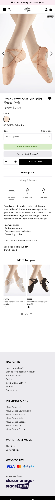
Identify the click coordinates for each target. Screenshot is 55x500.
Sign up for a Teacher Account (20, 371)
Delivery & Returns (27, 180)
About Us (10, 446)
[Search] (9, 9)
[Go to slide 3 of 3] (31, 314)
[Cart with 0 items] (51, 9)
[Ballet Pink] (6, 119)
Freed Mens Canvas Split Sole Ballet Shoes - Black (38, 302)
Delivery (10, 379)
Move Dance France (15, 414)
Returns (9, 386)
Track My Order (13, 375)
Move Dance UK (13, 407)
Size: (6, 131)
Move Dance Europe (15, 429)
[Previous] (4, 54)
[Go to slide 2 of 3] (26, 314)
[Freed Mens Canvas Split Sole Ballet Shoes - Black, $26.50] (38, 280)
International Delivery (16, 383)
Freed (14, 250)
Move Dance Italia (14, 418)
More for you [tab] (26, 260)
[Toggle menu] (4, 9)
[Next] (51, 54)
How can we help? (15, 368)
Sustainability (12, 450)
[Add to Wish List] (49, 98)
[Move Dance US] (27, 9)
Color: (7, 113)
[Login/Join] (46, 9)
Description (27, 172)
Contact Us (11, 390)
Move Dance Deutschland (18, 411)
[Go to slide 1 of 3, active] (22, 314)
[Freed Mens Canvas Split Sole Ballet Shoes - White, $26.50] (15, 280)
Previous (6, 282)
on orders (29, 2)
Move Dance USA (14, 425)
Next (47, 282)
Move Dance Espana (16, 422)
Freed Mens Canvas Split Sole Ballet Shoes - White (15, 302)
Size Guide (46, 131)
